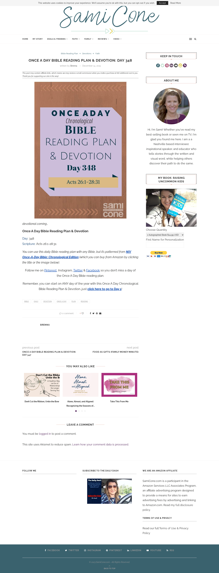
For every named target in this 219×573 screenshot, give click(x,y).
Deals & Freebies (56, 39)
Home (25, 39)
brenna (73, 66)
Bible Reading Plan (69, 53)
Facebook (93, 270)
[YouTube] (176, 66)
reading (84, 301)
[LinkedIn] (171, 66)
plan (74, 301)
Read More (175, 3)
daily (36, 301)
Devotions (86, 53)
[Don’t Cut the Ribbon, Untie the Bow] (42, 385)
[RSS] (185, 66)
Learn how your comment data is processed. (100, 444)
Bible (26, 301)
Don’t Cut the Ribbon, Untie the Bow (42, 401)
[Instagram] (180, 66)
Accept (162, 3)
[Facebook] (158, 66)
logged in (45, 433)
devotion (47, 301)
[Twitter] (162, 66)
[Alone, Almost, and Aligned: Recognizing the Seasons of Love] (80, 385)
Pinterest (50, 270)
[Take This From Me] (119, 385)
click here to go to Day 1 (104, 289)
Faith (75, 39)
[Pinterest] (167, 66)
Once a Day (61, 301)
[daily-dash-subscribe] (110, 491)
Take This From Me (119, 401)
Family (87, 39)
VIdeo (116, 39)
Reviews (102, 39)
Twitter (78, 270)
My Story (38, 39)
